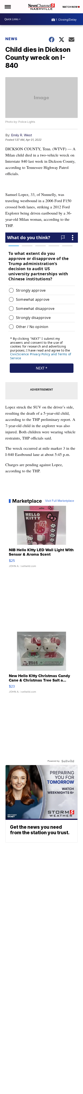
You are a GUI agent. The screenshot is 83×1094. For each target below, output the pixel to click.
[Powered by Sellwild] (67, 761)
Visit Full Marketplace (59, 500)
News (11, 39)
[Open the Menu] (7, 6)
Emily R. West (21, 135)
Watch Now (70, 7)
